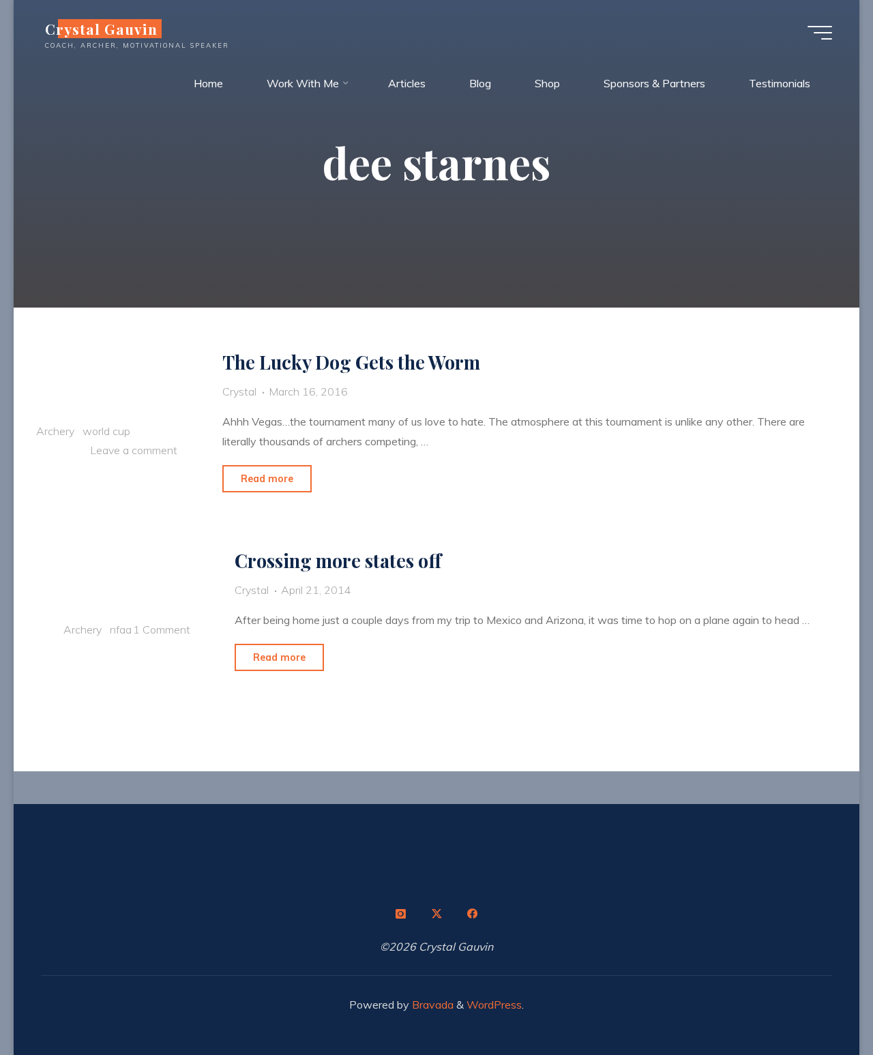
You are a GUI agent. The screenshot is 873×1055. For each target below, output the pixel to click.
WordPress (494, 1004)
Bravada (431, 1004)
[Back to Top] (820, 1002)
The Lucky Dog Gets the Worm (351, 362)
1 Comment (161, 629)
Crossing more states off (338, 560)
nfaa (121, 629)
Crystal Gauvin (101, 28)
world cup (106, 431)
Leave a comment (133, 451)
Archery (55, 431)
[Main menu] (820, 33)
